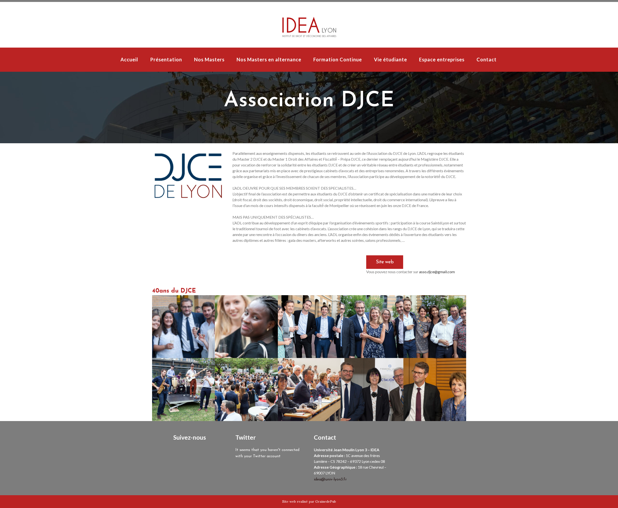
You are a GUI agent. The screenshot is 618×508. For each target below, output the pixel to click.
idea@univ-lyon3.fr (330, 479)
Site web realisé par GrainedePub (309, 501)
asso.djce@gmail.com (437, 271)
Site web (384, 262)
